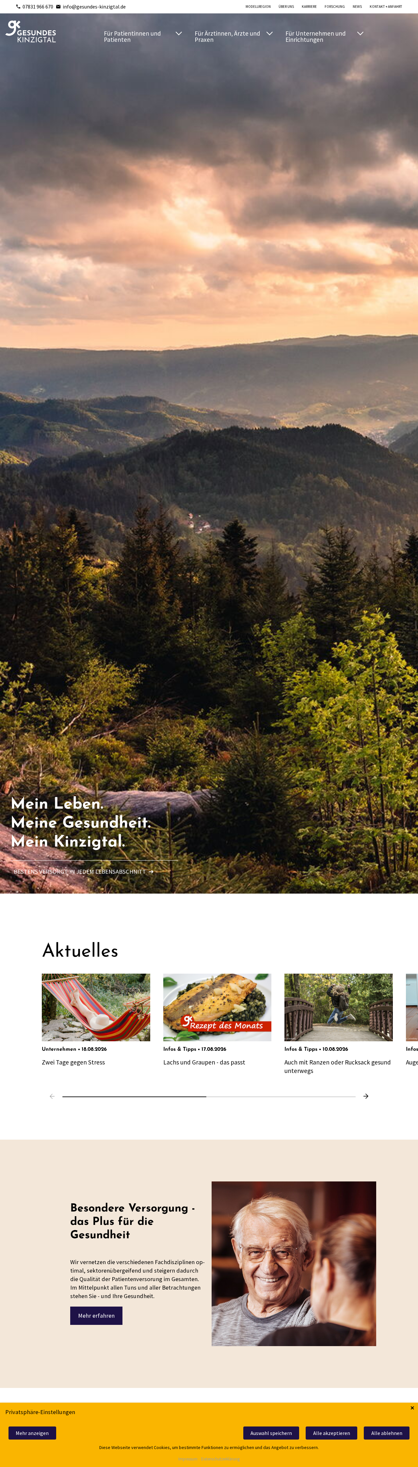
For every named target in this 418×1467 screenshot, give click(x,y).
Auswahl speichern (271, 1433)
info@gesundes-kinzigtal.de (94, 6)
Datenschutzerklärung (220, 1459)
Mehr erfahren (96, 1315)
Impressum (188, 1459)
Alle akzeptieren (331, 1433)
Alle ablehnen (386, 1433)
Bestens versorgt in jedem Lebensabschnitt (84, 871)
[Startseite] (30, 31)
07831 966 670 (38, 6)
